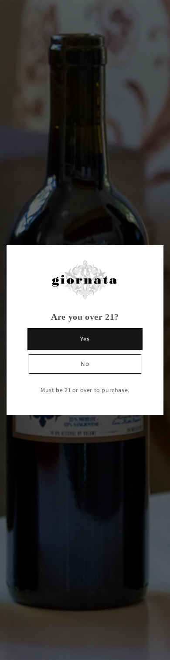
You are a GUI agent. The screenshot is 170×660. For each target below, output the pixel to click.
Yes (85, 339)
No (85, 363)
